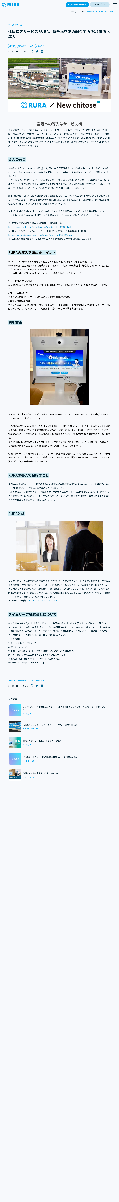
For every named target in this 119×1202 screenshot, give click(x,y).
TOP (72, 11)
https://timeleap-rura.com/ (42, 600)
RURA (12, 46)
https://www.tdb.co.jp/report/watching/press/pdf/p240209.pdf (41, 234)
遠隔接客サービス (26, 46)
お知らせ (80, 11)
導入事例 (40, 46)
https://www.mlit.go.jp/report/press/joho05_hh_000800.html (39, 226)
